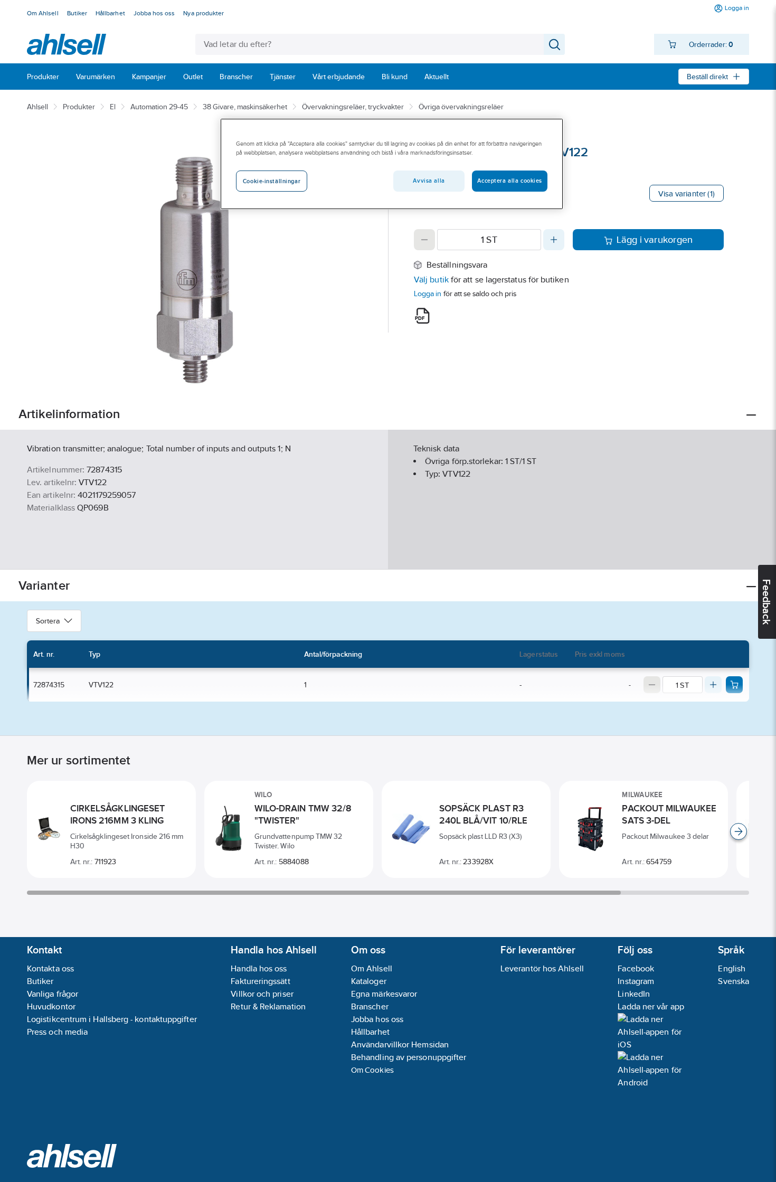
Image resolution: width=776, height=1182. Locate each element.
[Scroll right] (738, 831)
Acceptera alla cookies (509, 180)
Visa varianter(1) (686, 193)
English (731, 968)
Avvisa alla (428, 180)
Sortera (48, 621)
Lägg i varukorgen (655, 239)
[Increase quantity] (553, 239)
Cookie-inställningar (271, 181)
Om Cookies (372, 1069)
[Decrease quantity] (424, 239)
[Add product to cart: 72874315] (734, 684)
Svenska (733, 981)
